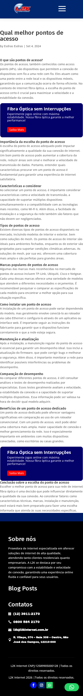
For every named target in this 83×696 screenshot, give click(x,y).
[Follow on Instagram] (41, 685)
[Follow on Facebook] (33, 685)
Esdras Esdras (13, 46)
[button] (71, 687)
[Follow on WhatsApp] (49, 685)
